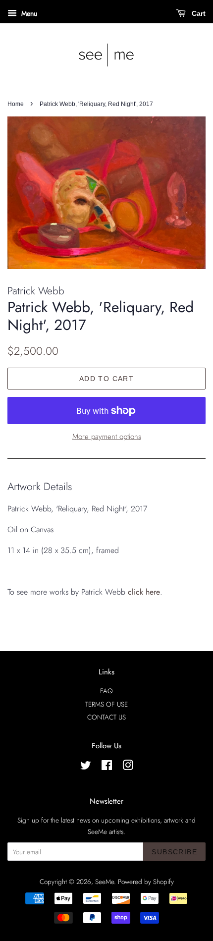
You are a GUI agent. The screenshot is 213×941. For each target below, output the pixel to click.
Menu (28, 13)
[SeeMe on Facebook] (106, 767)
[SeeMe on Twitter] (85, 767)
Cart (198, 13)
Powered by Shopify (146, 881)
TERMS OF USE (106, 704)
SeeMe (104, 881)
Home (15, 104)
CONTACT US (106, 717)
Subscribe (174, 852)
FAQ (106, 691)
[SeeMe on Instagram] (127, 767)
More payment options (106, 436)
